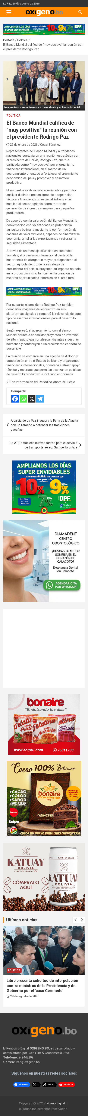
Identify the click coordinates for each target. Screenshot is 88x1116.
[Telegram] (40, 399)
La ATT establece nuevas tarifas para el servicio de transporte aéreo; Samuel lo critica (43, 445)
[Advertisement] (38, 647)
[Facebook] (15, 399)
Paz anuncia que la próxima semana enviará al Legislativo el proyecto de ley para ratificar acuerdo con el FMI (41, 985)
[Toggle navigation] (9, 12)
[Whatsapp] (23, 399)
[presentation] (76, 920)
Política (13, 115)
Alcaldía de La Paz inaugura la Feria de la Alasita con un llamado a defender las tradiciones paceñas (44, 425)
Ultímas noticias (22, 919)
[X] (31, 399)
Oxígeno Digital (54, 1103)
